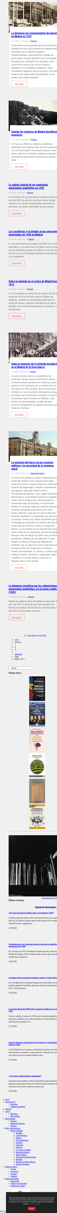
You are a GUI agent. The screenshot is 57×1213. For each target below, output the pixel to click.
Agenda (8, 1109)
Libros (7, 1111)
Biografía (14, 1104)
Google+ (14, 1174)
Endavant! (19, 1145)
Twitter (13, 1169)
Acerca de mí (10, 1102)
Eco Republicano (22, 1140)
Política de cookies (18, 1186)
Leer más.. (19, 83)
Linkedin (14, 1176)
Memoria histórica (38, 473)
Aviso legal (15, 1181)
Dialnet (18, 1138)
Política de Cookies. (34, 1204)
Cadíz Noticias (21, 1135)
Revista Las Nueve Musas (26, 1162)
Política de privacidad (19, 1183)
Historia (34, 41)
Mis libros (14, 1114)
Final (16, 656)
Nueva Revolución (23, 1152)
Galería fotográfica (18, 1107)
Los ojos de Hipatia (23, 1150)
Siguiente (18, 654)
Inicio (7, 1099)
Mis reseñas (15, 1116)
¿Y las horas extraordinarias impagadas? (25, 1076)
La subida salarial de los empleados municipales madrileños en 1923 (28, 186)
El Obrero (19, 1143)
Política (13, 1126)
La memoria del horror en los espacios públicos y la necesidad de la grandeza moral (32, 465)
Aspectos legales (12, 1179)
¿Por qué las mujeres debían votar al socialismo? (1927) (31, 913)
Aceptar (31, 1209)
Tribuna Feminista (22, 1164)
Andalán (19, 1133)
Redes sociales (11, 1167)
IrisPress (19, 1147)
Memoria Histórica (18, 1123)
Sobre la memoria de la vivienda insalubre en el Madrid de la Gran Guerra (34, 365)
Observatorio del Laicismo (26, 1157)
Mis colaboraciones (12, 1128)
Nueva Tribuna (21, 1155)
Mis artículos (10, 1119)
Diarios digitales (17, 1131)
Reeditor (19, 1159)
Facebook (14, 1171)
